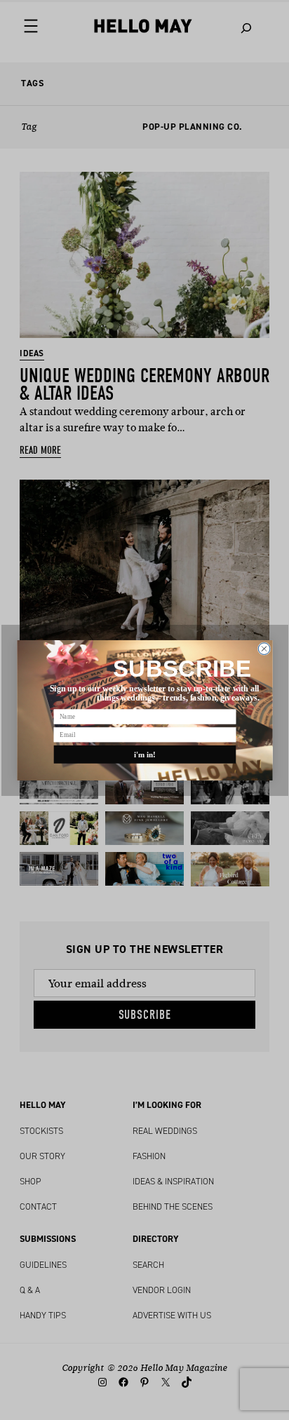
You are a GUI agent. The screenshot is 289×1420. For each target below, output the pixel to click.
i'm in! (144, 754)
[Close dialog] (264, 648)
